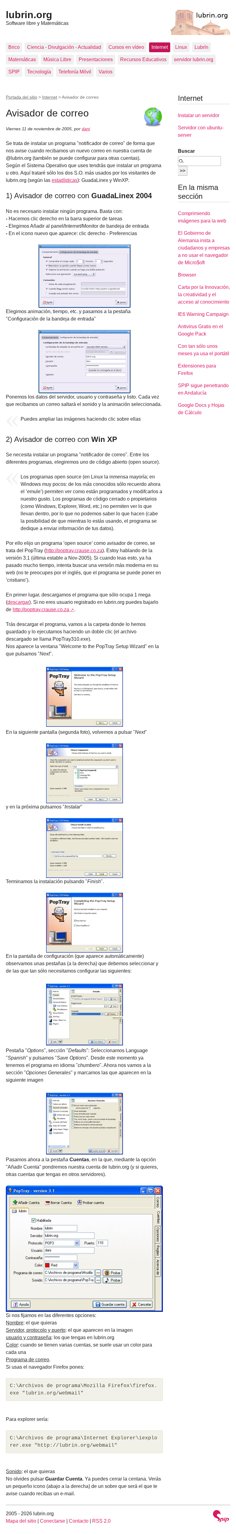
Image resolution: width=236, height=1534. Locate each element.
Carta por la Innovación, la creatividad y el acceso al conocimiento (204, 295)
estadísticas (64, 180)
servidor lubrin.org (193, 59)
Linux (181, 47)
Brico (14, 47)
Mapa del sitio (21, 1521)
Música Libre (57, 59)
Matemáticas (22, 59)
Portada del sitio (21, 97)
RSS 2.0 (101, 1521)
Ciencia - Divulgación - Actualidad (64, 47)
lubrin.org (29, 14)
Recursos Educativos (143, 59)
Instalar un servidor (198, 115)
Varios (105, 71)
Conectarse (52, 1521)
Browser (187, 274)
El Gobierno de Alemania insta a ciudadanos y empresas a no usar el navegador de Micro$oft (204, 247)
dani (86, 128)
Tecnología (39, 71)
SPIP (14, 71)
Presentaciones (96, 59)
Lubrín (201, 47)
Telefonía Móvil (74, 71)
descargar (18, 602)
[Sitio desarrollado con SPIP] (221, 1517)
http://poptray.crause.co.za (74, 550)
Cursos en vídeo (126, 47)
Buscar (186, 151)
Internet (159, 47)
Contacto (78, 1521)
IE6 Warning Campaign (203, 314)
